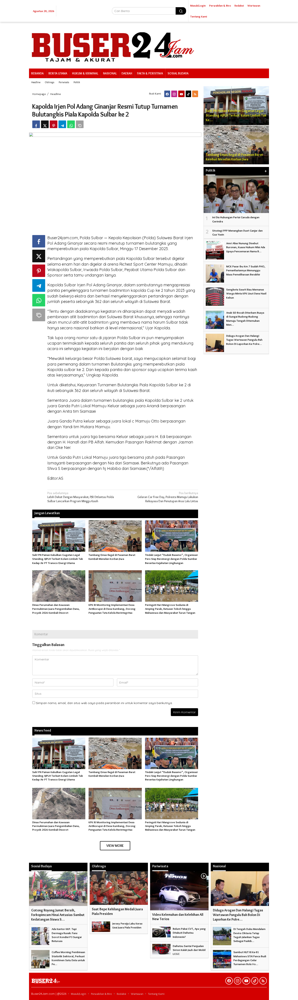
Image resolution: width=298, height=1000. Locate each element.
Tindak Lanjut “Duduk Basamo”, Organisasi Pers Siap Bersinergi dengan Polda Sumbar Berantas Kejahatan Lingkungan (171, 558)
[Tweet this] (45, 124)
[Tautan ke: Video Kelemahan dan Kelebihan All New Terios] (179, 890)
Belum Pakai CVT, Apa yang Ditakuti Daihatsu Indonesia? (189, 932)
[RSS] (195, 94)
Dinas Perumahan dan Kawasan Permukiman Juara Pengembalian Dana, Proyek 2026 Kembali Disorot (56, 608)
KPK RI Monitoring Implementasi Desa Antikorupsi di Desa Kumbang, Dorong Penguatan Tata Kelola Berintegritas (112, 608)
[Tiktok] (188, 94)
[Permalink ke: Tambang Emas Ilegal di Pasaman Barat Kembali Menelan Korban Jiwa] (115, 535)
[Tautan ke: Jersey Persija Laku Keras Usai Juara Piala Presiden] (101, 926)
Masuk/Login (78, 993)
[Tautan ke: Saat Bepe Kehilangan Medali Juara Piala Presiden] (119, 888)
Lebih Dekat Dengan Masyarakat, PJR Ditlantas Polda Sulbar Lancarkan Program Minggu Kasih (80, 497)
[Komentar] (80, 124)
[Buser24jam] (149, 44)
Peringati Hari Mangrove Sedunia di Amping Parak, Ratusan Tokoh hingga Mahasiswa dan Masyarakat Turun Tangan (170, 608)
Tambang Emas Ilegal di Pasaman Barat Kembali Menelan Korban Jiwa (112, 773)
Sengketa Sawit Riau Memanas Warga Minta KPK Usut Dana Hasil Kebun (246, 293)
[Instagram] (174, 94)
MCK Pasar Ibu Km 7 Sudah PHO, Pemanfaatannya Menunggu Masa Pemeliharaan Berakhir (245, 270)
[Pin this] (53, 124)
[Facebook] (167, 94)
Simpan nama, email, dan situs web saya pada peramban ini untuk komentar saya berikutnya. (104, 703)
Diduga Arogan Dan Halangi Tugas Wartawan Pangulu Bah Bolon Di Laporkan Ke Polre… (244, 339)
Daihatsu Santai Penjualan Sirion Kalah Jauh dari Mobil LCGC (189, 949)
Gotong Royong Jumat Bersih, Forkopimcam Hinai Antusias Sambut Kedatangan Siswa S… (58, 914)
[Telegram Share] (62, 124)
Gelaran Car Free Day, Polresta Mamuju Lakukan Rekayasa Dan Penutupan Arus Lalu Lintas (167, 497)
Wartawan (137, 993)
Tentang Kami (156, 993)
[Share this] (36, 124)
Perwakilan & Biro (101, 993)
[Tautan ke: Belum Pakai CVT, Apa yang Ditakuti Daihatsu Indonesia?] (161, 931)
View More (115, 846)
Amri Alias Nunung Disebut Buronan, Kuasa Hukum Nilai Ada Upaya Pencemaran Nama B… (245, 247)
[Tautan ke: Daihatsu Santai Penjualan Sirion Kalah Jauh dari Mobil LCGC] (161, 948)
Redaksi (121, 993)
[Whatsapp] (71, 124)
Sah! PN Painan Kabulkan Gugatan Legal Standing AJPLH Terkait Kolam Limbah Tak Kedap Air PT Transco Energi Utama (57, 558)
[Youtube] (181, 94)
